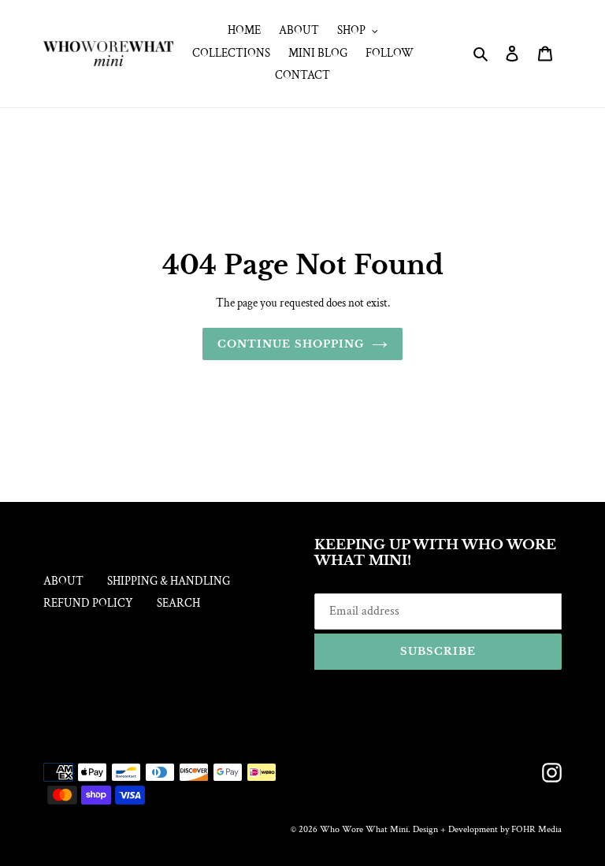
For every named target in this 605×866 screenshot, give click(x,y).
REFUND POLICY (88, 603)
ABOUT (63, 581)
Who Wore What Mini (364, 829)
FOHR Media (536, 829)
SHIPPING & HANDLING (168, 581)
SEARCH (178, 603)
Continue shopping (290, 344)
